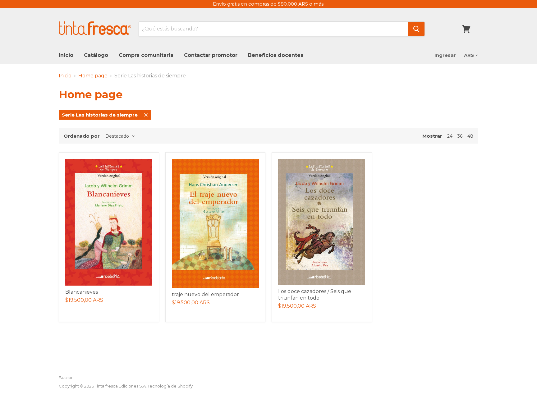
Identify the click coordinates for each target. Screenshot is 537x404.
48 (470, 136)
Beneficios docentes (275, 55)
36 (459, 136)
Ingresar (445, 55)
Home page (93, 76)
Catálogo (96, 55)
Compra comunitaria (146, 55)
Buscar (66, 377)
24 (449, 136)
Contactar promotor (210, 55)
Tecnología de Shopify (170, 385)
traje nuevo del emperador (205, 294)
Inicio (66, 55)
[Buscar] (416, 29)
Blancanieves (81, 292)
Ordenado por (82, 136)
